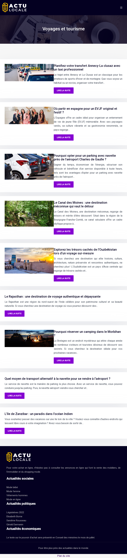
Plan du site (63, 555)
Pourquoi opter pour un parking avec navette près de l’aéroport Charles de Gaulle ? (85, 157)
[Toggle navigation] (121, 7)
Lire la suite (63, 90)
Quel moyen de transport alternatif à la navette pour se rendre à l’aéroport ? (57, 379)
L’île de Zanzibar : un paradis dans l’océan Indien (39, 414)
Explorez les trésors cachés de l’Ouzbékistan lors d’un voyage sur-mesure (85, 251)
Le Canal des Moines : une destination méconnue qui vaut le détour (80, 204)
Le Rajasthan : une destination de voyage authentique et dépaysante (53, 296)
